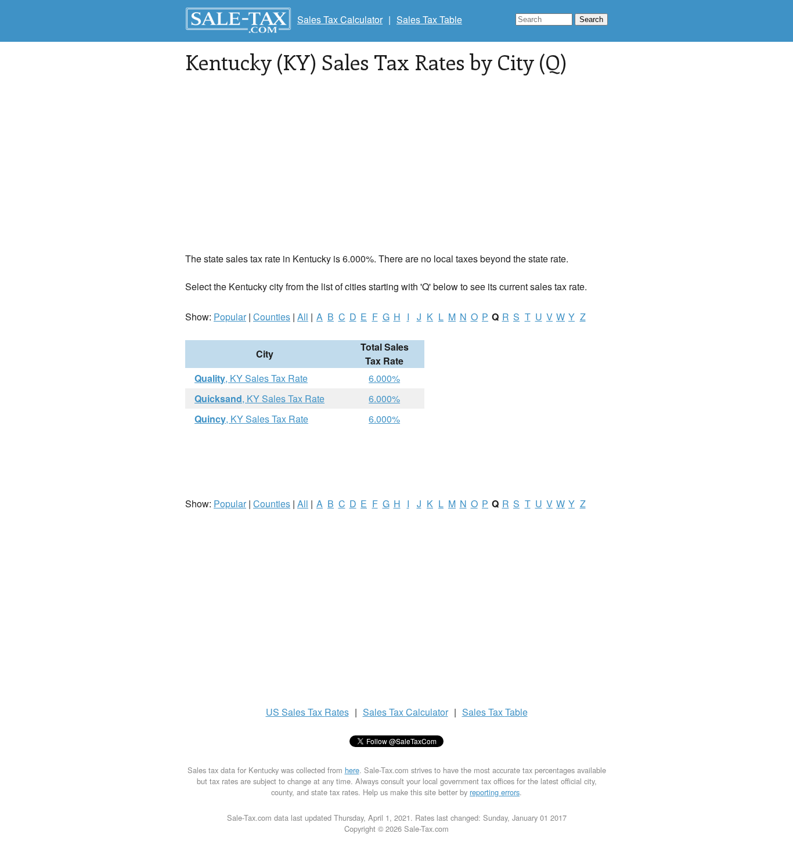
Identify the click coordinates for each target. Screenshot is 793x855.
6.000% (384, 378)
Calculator (405, 712)
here (352, 769)
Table (495, 712)
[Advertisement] (396, 170)
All (302, 316)
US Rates (307, 712)
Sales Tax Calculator (340, 19)
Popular (230, 316)
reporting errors (495, 792)
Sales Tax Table (429, 19)
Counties (271, 316)
